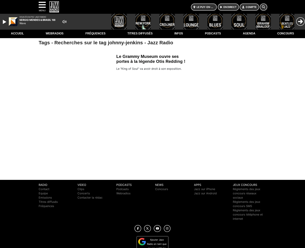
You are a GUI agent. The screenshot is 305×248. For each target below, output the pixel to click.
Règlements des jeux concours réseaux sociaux (246, 193)
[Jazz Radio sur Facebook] (137, 228)
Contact (44, 189)
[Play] (5, 22)
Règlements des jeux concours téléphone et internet (248, 214)
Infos (178, 33)
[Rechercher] (263, 7)
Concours (285, 33)
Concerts (83, 193)
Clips (80, 189)
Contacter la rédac (90, 197)
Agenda (249, 33)
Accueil (17, 33)
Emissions (45, 197)
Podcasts (213, 33)
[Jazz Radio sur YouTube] (157, 228)
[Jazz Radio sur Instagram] (167, 228)
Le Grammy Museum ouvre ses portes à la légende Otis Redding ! (150, 59)
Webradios (55, 33)
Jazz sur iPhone (204, 189)
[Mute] (64, 21)
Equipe (43, 193)
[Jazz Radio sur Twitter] (147, 228)
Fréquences (95, 33)
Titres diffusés (140, 33)
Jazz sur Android (205, 193)
